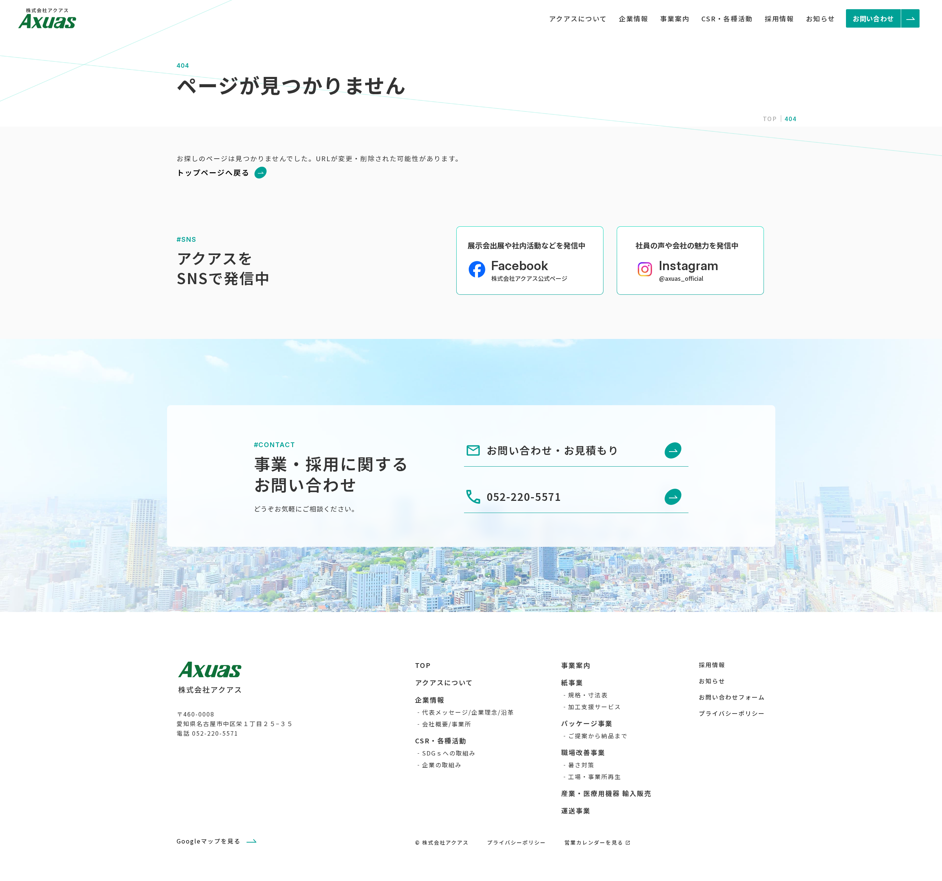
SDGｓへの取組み (449, 753)
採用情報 (779, 18)
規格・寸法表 (588, 694)
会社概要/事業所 (446, 723)
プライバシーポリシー (732, 713)
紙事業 (572, 682)
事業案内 (675, 18)
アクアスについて (578, 18)
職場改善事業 (583, 752)
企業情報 (633, 18)
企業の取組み (442, 764)
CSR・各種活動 (727, 18)
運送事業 (576, 810)
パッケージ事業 (587, 723)
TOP (770, 118)
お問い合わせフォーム (732, 697)
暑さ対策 (581, 764)
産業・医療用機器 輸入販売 (606, 793)
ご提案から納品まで (598, 735)
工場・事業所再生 (594, 776)
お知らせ (820, 18)
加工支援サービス (594, 706)
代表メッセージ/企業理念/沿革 (468, 712)
